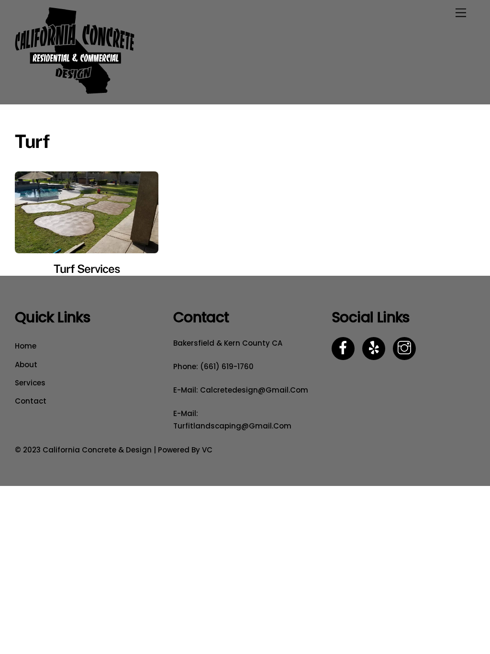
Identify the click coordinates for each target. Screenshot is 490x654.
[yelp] (375, 348)
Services (30, 383)
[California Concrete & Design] (74, 92)
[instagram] (406, 348)
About (26, 365)
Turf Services (87, 268)
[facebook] (345, 348)
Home (25, 346)
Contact (30, 401)
